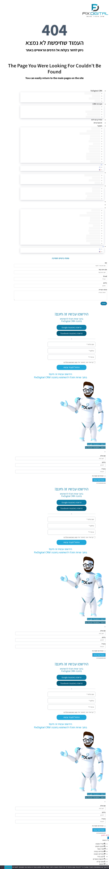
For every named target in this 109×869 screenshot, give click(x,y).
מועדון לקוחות (95, 161)
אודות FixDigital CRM (92, 93)
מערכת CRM (97, 104)
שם (106, 263)
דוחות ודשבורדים (94, 141)
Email (105, 276)
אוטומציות (96, 144)
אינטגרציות (98, 122)
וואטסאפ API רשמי (93, 131)
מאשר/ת (8, 867)
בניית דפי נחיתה (94, 151)
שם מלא (103, 456)
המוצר (99, 125)
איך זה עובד (96, 96)
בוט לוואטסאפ (95, 136)
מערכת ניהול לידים (93, 114)
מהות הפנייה (103, 289)
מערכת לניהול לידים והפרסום (90, 133)
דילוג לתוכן (105, 835)
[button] (108, 838)
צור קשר (97, 101)
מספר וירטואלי (95, 139)
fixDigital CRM (96, 90)
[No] (2, 867)
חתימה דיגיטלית (94, 146)
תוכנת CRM (96, 109)
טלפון (105, 283)
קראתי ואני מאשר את (97, 476)
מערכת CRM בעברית (92, 112)
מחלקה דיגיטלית (94, 149)
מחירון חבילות (96, 119)
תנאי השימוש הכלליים (101, 483)
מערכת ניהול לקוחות (93, 117)
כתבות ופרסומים (94, 98)
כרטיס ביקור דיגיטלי (93, 154)
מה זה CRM (96, 106)
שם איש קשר (103, 269)
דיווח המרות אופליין (93, 159)
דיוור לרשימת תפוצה (93, 156)
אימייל (104, 469)
